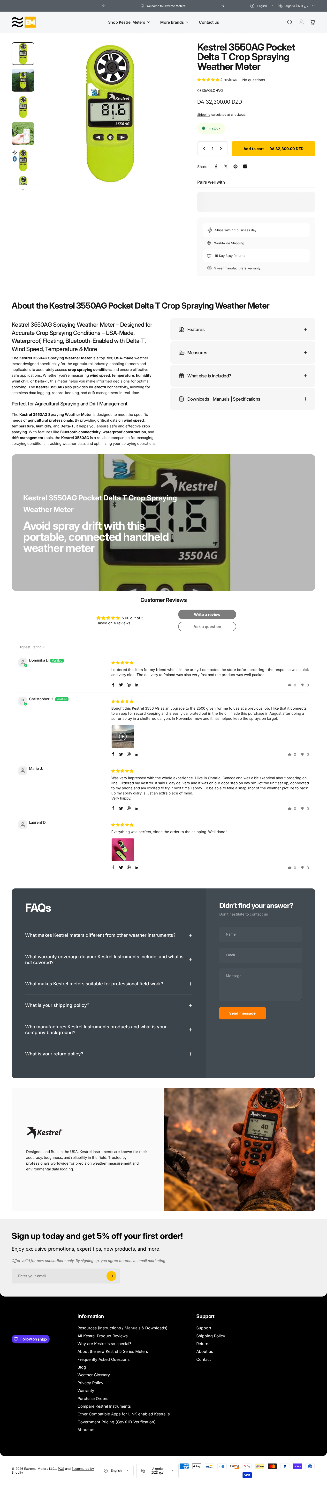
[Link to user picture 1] (123, 736)
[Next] (223, 6)
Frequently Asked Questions (103, 1359)
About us (85, 1429)
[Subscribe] (111, 1276)
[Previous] (104, 6)
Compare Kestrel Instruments (104, 1406)
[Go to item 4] (23, 133)
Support (203, 1328)
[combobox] (262, 6)
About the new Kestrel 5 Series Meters (112, 1351)
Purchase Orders (92, 1398)
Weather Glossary (93, 1374)
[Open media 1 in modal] (110, 113)
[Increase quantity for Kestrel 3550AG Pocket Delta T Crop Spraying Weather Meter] (222, 149)
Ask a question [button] (207, 626)
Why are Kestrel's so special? (104, 1343)
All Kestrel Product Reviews (102, 1336)
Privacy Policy (90, 1382)
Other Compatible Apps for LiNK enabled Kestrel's (123, 1414)
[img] (122, 662)
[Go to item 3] (23, 107)
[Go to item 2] (23, 80)
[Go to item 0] (23, 53)
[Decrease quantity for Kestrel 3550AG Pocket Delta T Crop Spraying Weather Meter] (203, 149)
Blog (81, 1367)
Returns (203, 1343)
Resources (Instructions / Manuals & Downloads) (122, 1328)
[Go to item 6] (23, 187)
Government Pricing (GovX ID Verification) (116, 1422)
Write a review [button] (207, 614)
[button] (208, 79)
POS (61, 1469)
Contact (203, 1359)
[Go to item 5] (23, 160)
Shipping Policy (210, 1336)
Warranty (85, 1390)
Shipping (203, 114)
